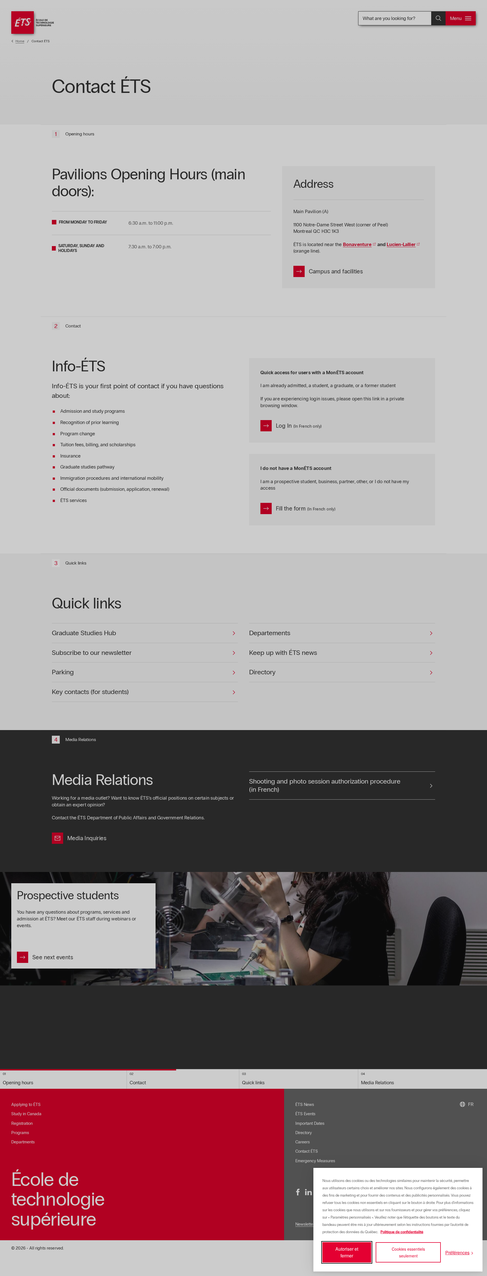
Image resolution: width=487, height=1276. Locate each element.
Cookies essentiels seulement (408, 1252)
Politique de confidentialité (401, 1232)
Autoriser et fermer (346, 1252)
